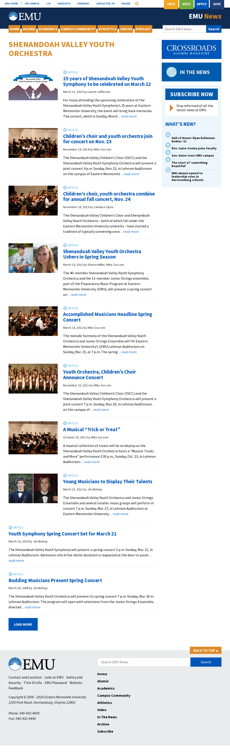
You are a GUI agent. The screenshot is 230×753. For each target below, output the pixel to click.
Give (217, 4)
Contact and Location (25, 677)
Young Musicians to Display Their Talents (107, 481)
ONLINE (125, 3)
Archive (103, 724)
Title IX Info (33, 682)
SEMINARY (83, 3)
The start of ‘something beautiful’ (190, 164)
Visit (186, 4)
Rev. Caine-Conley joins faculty (194, 148)
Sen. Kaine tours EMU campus (193, 155)
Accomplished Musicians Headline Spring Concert (107, 317)
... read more (127, 116)
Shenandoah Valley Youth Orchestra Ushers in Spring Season (102, 254)
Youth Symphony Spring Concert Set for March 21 (63, 534)
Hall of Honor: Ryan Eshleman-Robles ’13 (194, 139)
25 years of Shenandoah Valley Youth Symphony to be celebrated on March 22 (107, 81)
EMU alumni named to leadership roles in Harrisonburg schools (187, 176)
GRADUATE (64, 3)
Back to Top (205, 650)
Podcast (143, 29)
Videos (126, 29)
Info (171, 4)
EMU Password (56, 682)
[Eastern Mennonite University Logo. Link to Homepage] (25, 16)
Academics (48, 29)
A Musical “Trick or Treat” (91, 429)
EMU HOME (11, 3)
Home (14, 29)
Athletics (108, 29)
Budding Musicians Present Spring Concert (55, 580)
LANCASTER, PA (105, 3)
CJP (48, 3)
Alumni (29, 29)
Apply (202, 4)
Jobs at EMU (54, 677)
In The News (107, 717)
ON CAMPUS (32, 3)
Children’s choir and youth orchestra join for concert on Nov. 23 (108, 139)
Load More (23, 624)
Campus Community (78, 29)
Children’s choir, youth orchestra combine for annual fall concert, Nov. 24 (109, 196)
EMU (205, 16)
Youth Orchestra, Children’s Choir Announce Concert (99, 375)
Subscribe (105, 731)
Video (101, 709)
